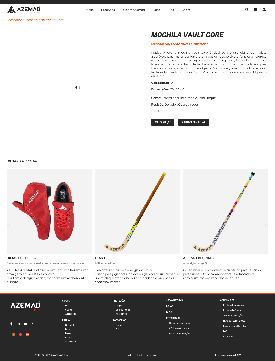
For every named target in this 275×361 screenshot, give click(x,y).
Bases (68, 333)
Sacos (29, 20)
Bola (118, 329)
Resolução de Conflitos (234, 326)
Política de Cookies (232, 310)
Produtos (108, 10)
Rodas (68, 337)
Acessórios (14, 20)
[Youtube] (25, 324)
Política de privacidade (234, 305)
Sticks (89, 10)
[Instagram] (18, 324)
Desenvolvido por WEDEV (228, 355)
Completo (70, 325)
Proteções (119, 301)
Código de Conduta (179, 328)
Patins (66, 320)
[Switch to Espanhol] (27, 334)
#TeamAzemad (133, 10)
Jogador (120, 305)
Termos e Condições (233, 315)
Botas (68, 329)
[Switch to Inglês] (20, 334)
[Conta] (264, 10)
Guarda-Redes (123, 310)
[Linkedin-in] (32, 324)
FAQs (225, 331)
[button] (9, 225)
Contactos (228, 336)
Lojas (156, 10)
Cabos (68, 310)
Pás (67, 305)
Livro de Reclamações (234, 321)
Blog (170, 10)
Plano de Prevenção (179, 333)
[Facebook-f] (11, 324)
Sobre (186, 10)
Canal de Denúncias (179, 323)
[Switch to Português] (13, 334)
